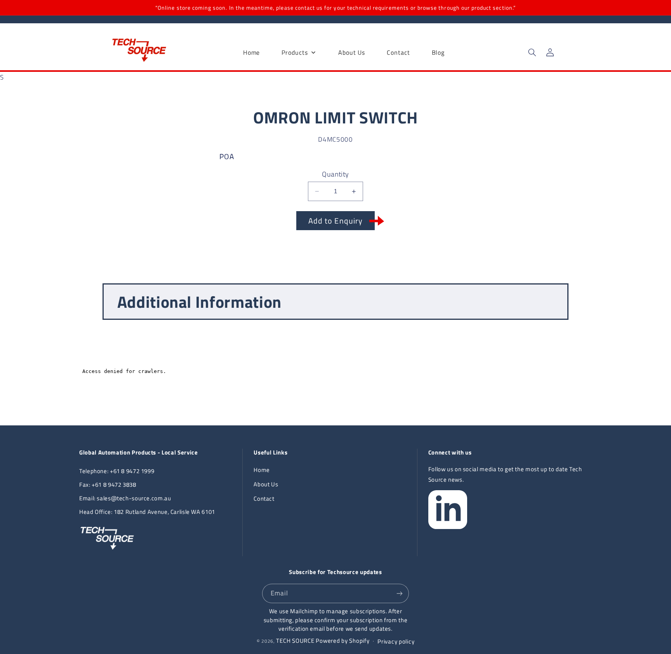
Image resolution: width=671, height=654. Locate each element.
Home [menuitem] (251, 52)
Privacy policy (395, 641)
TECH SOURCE (295, 640)
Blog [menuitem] (438, 52)
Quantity (335, 174)
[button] (532, 52)
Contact (264, 498)
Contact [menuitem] (398, 52)
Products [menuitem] (295, 52)
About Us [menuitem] (351, 52)
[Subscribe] (400, 593)
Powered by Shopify (342, 640)
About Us (266, 484)
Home (262, 469)
